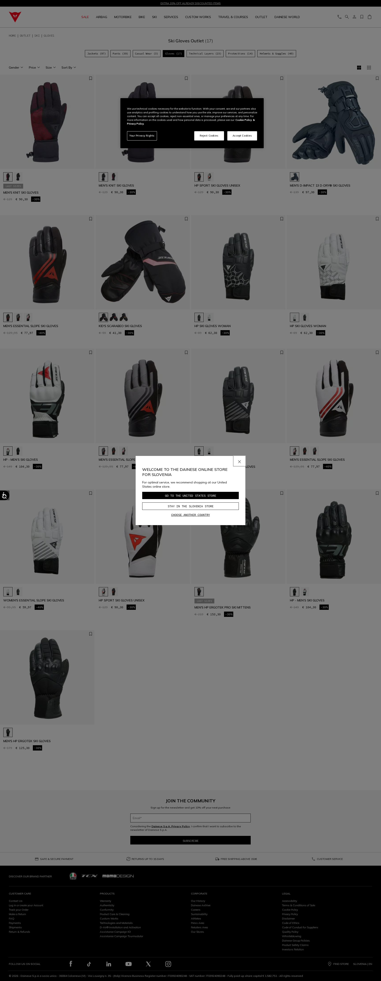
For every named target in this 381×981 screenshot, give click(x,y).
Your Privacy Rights (142, 135)
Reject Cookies (209, 135)
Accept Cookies (242, 135)
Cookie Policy (243, 120)
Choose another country (190, 515)
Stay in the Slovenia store (190, 506)
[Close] (239, 461)
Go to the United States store (190, 496)
